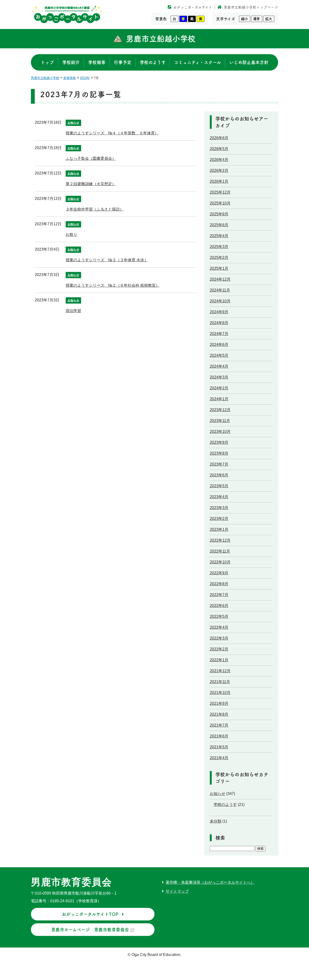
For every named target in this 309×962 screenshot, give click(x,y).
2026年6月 (219, 138)
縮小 (244, 19)
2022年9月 (219, 573)
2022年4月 (219, 627)
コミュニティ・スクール (197, 62)
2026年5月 (219, 149)
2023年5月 (219, 486)
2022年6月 (219, 606)
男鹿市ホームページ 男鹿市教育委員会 (90, 929)
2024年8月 (219, 323)
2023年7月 (219, 464)
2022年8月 (219, 584)
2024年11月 (220, 290)
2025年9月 (219, 214)
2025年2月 (219, 257)
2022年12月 (220, 540)
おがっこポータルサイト (192, 7)
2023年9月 (219, 442)
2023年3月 (219, 508)
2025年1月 (219, 268)
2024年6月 (219, 345)
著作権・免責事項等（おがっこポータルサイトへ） (210, 882)
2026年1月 (219, 181)
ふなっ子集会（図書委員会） (91, 158)
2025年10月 (220, 203)
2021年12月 (220, 671)
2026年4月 (219, 160)
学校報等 (96, 62)
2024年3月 (219, 377)
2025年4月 (219, 236)
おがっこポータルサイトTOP (90, 914)
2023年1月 (219, 529)
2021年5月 (219, 747)
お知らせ (73, 122)
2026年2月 (219, 170)
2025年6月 (219, 225)
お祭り (71, 235)
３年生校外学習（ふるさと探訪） (95, 209)
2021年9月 (219, 703)
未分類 (215, 821)
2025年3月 (219, 247)
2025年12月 (220, 192)
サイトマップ (177, 891)
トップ (47, 62)
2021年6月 (219, 736)
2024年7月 (219, 334)
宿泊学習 (73, 311)
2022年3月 (219, 638)
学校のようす (153, 62)
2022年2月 (219, 649)
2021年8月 (219, 714)
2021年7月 (219, 725)
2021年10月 (220, 693)
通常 (256, 19)
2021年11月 (220, 682)
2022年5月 (219, 616)
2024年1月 (219, 399)
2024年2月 (219, 388)
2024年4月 (219, 366)
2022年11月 (220, 551)
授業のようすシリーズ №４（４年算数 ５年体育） (112, 133)
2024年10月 (220, 301)
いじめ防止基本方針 (248, 62)
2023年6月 (219, 475)
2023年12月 (220, 410)
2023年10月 (220, 432)
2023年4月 (219, 497)
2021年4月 (219, 758)
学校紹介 (71, 62)
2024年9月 (219, 312)
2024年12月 (220, 279)
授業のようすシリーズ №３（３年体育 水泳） (107, 260)
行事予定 (122, 62)
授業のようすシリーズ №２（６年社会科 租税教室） (113, 285)
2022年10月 (220, 562)
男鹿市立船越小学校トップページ (251, 7)
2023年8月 (219, 453)
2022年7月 (219, 595)
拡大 (268, 19)
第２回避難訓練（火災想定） (91, 184)
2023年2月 (219, 519)
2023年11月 (220, 421)
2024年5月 (219, 355)
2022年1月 (219, 660)
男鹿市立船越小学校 (161, 39)
